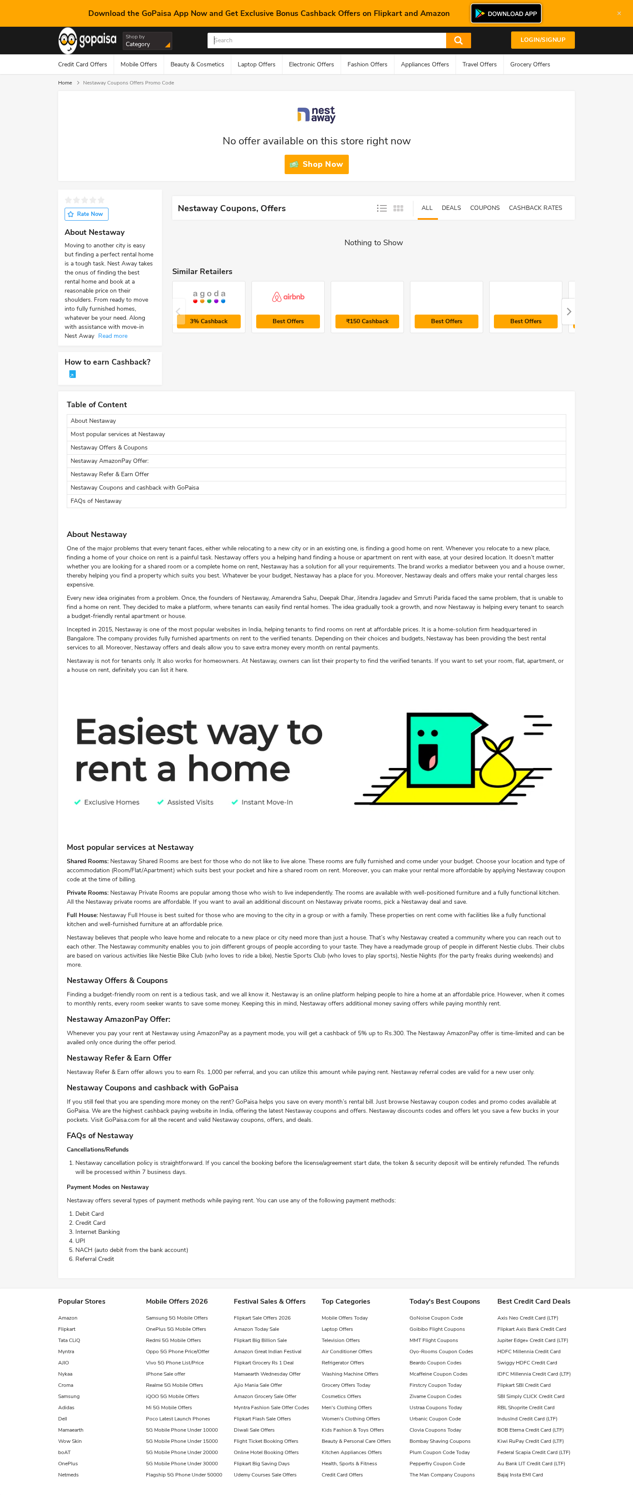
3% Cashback (209, 321)
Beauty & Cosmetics (197, 64)
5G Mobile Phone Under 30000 (182, 1463)
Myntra (66, 1351)
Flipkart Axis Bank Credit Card (531, 1329)
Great (101, 200)
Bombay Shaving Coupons (440, 1441)
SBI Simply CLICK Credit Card (531, 1396)
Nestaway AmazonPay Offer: (110, 461)
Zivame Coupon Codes (436, 1396)
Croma (65, 1385)
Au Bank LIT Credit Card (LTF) (531, 1463)
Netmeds (68, 1474)
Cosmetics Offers (341, 1396)
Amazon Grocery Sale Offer (265, 1396)
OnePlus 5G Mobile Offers (176, 1329)
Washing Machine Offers (350, 1373)
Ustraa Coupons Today (436, 1407)
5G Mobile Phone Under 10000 (182, 1429)
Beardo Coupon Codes (436, 1362)
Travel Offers (479, 64)
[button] (568, 312)
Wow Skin (70, 1441)
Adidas (66, 1407)
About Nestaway (93, 421)
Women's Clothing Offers (351, 1418)
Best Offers (288, 321)
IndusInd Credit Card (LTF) (527, 1418)
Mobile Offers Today (345, 1317)
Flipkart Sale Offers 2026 (262, 1317)
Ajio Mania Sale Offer (258, 1385)
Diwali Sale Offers (254, 1429)
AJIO (63, 1362)
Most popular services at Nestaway (118, 434)
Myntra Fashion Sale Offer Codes (271, 1407)
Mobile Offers (139, 64)
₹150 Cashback (367, 321)
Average (84, 200)
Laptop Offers (257, 64)
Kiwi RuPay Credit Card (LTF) (530, 1441)
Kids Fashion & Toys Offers (353, 1429)
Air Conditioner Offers (347, 1351)
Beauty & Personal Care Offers (356, 1441)
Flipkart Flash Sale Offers (262, 1418)
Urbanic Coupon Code (435, 1418)
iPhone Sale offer (165, 1373)
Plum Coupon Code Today (440, 1452)
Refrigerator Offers (343, 1362)
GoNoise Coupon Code (436, 1317)
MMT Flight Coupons (434, 1340)
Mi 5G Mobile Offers (169, 1407)
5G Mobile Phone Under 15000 (182, 1441)
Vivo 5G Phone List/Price (175, 1362)
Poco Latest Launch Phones (178, 1418)
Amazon (68, 1317)
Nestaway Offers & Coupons (109, 447)
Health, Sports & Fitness (349, 1463)
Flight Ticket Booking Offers (266, 1441)
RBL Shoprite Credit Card (526, 1407)
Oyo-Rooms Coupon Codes (441, 1351)
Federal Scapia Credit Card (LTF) (534, 1452)
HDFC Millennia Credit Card (529, 1351)
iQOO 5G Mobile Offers (172, 1396)
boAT (64, 1452)
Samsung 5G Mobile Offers (177, 1317)
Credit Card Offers (82, 64)
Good (92, 200)
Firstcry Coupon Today (436, 1385)
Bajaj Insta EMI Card (520, 1474)
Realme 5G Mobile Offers (174, 1385)
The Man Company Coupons (442, 1474)
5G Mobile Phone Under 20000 (182, 1452)
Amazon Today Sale (256, 1329)
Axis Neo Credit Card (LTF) (528, 1317)
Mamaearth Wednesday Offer (267, 1373)
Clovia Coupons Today (435, 1429)
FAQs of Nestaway (96, 501)
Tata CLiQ (69, 1340)
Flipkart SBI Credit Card (524, 1385)
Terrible (68, 200)
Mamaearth (71, 1429)
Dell (62, 1418)
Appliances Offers (425, 64)
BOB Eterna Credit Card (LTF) (530, 1429)
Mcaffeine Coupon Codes (439, 1373)
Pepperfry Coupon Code (437, 1463)
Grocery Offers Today (346, 1385)
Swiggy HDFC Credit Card (527, 1362)
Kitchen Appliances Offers (352, 1452)
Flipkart (66, 1329)
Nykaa (65, 1373)
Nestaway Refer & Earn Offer (110, 474)
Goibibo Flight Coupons (437, 1329)
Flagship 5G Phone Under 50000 (184, 1474)
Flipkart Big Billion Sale (260, 1340)
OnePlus (68, 1463)
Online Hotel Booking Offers (266, 1452)
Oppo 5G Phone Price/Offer (177, 1351)
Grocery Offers (530, 64)
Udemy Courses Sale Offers (265, 1474)
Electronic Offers (311, 64)
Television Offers (341, 1340)
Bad (76, 200)
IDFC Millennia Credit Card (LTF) (534, 1373)
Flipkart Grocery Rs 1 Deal (264, 1362)
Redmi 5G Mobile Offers (173, 1340)
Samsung (69, 1396)
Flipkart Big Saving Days (262, 1463)
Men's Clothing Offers (347, 1407)
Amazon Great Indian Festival (267, 1351)
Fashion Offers (368, 64)
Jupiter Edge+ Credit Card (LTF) (532, 1340)
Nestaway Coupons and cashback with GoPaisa (135, 488)
